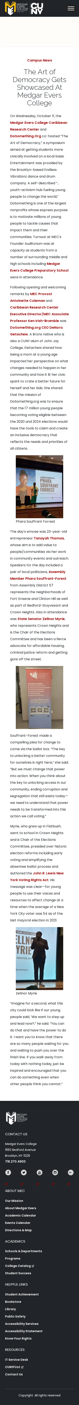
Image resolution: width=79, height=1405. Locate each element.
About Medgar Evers (20, 1208)
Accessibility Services (22, 1324)
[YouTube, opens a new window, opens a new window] (39, 1178)
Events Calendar (17, 1223)
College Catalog (18, 1266)
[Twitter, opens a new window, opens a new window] (24, 1178)
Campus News (39, 60)
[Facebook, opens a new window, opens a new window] (8, 1178)
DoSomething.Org (25, 136)
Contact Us (14, 1374)
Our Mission (14, 1201)
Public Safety (15, 1316)
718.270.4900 (15, 1161)
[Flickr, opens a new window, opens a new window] (71, 1178)
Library (10, 1309)
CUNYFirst (12, 1367)
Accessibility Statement (24, 1331)
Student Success (18, 1273)
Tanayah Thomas (49, 538)
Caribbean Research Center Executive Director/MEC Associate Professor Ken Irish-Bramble (39, 314)
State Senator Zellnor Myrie (41, 618)
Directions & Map (18, 1230)
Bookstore (13, 1302)
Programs (12, 1258)
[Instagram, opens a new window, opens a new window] (55, 1178)
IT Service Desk (16, 1360)
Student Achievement (22, 1294)
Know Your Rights (18, 1338)
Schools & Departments (23, 1251)
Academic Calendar (20, 1215)
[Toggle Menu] (71, 8)
